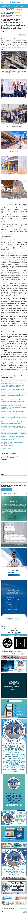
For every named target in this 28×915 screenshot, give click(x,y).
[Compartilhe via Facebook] (20, 35)
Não (13, 632)
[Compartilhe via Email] (25, 35)
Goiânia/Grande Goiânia (8, 15)
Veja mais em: (4, 12)
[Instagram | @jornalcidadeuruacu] (9, 9)
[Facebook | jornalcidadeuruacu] (7, 9)
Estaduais (10, 13)
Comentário (4, 459)
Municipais (18, 12)
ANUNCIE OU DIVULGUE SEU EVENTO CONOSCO (23, 911)
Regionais (4, 13)
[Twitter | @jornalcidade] (11, 9)
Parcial (19, 632)
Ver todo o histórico (6, 448)
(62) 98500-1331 (18, 9)
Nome (2, 474)
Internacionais (5, 16)
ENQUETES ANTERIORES (14, 635)
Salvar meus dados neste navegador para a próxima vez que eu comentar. (13, 485)
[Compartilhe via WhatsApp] (23, 35)
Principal (11, 12)
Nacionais (18, 15)
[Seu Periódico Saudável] (15, 2)
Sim (9, 632)
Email (2, 479)
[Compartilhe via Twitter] (21, 35)
